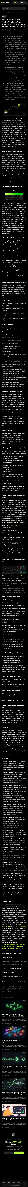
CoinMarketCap (10, 946)
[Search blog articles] (4, 8)
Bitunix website (15, 525)
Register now (19, 1153)
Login (8, 1153)
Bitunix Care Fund (21, 926)
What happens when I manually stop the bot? (13, 982)
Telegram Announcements (10, 944)
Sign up (16, 2)
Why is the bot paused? (8, 972)
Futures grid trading (7, 119)
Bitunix (4, 905)
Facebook (4, 948)
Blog (7, 12)
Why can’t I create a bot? (8, 957)
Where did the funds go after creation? (12, 968)
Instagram (19, 946)
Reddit (16, 948)
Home (3, 12)
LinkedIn (10, 948)
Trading (12, 12)
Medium (21, 948)
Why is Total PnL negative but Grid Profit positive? (12, 977)
